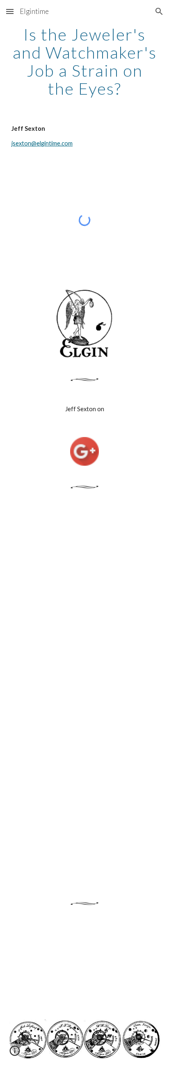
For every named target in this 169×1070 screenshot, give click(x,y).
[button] (10, 11)
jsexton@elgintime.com (42, 143)
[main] (84, 61)
